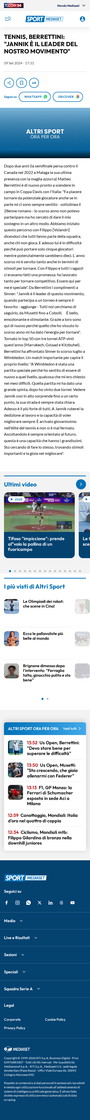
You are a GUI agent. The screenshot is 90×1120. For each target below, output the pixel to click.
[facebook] (6, 902)
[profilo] (82, 18)
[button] (45, 19)
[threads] (61, 902)
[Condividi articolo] (9, 83)
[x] (39, 902)
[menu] (7, 18)
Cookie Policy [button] (55, 1019)
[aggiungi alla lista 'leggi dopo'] (21, 83)
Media (9, 920)
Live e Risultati (17, 937)
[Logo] (45, 19)
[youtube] (72, 902)
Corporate (12, 1019)
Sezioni (10, 954)
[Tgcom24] (14, 5)
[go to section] (81, 484)
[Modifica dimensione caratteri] (34, 83)
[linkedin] (50, 902)
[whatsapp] (28, 902)
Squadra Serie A (18, 988)
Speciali (11, 971)
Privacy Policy (14, 1028)
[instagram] (17, 902)
